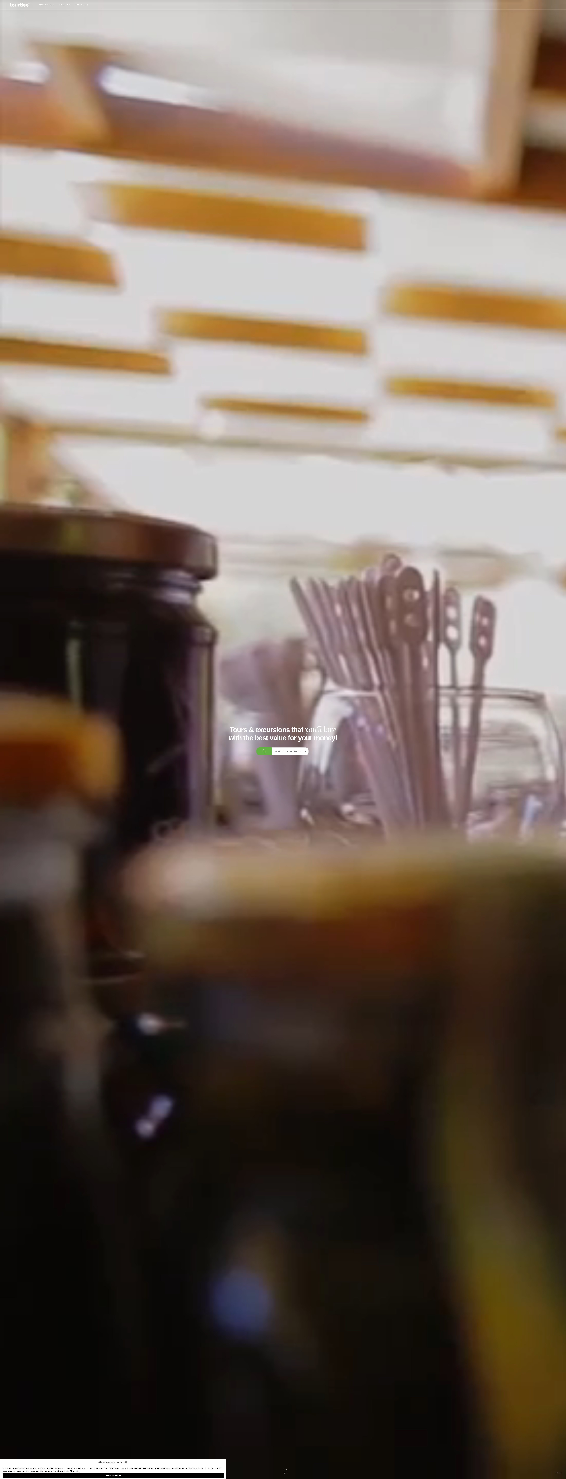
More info (74, 1471)
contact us (81, 4)
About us (64, 4)
